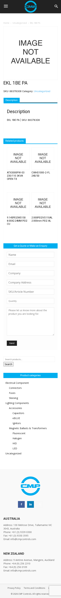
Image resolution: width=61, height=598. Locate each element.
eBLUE (16, 418)
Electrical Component (17, 382)
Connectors (15, 387)
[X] (39, 504)
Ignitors (17, 423)
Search (8, 364)
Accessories (15, 408)
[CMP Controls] (30, 6)
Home (6, 23)
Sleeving (13, 398)
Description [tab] (12, 100)
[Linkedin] (30, 504)
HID (15, 443)
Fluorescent (19, 433)
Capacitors (18, 413)
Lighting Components (17, 403)
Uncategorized (20, 23)
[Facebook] (21, 504)
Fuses (12, 393)
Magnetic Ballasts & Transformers (28, 428)
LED (15, 448)
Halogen (17, 438)
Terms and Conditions (34, 588)
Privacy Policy (14, 588)
